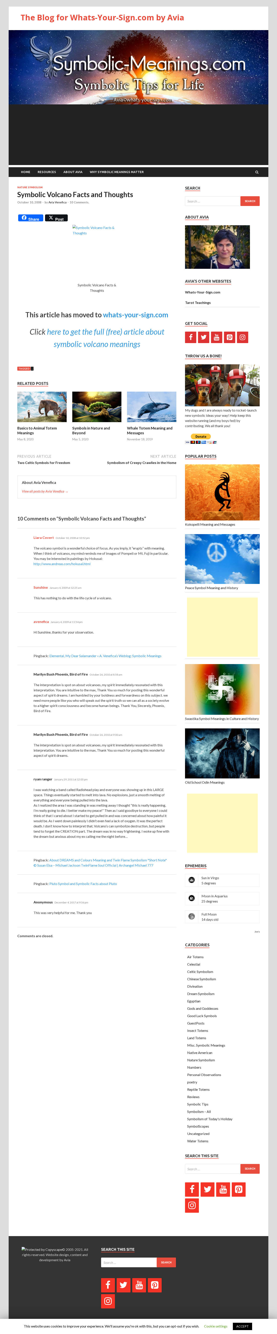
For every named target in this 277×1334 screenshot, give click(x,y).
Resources (47, 172)
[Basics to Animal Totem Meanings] (42, 423)
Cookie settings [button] (215, 1326)
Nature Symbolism (30, 187)
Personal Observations (204, 1075)
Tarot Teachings (198, 302)
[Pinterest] (229, 337)
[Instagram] (242, 337)
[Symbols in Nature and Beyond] (97, 423)
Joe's (257, 931)
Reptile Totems (198, 1089)
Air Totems (195, 957)
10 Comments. (79, 202)
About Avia (72, 172)
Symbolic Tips (197, 1104)
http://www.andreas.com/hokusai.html (62, 564)
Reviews (193, 1097)
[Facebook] (190, 337)
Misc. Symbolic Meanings (206, 1045)
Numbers (194, 1067)
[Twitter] (203, 337)
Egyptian (193, 1001)
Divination (195, 986)
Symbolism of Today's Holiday (209, 1119)
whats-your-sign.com (135, 314)
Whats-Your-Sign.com (202, 292)
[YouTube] (216, 337)
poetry (192, 1082)
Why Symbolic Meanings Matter (117, 172)
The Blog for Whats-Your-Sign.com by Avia (102, 17)
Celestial (193, 964)
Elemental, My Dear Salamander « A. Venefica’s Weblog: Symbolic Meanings (105, 656)
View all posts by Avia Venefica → (45, 491)
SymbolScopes (198, 1126)
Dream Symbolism (200, 994)
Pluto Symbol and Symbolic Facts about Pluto (83, 884)
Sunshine (41, 587)
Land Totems (196, 1038)
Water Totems (197, 1141)
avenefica (41, 621)
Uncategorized (198, 1133)
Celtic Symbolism (200, 971)
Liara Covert (44, 537)
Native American (199, 1052)
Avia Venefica (57, 202)
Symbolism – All (199, 1111)
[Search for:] (222, 201)
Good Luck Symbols (202, 1016)
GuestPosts (196, 1023)
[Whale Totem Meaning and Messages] (151, 423)
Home (25, 172)
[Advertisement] (138, 134)
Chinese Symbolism (201, 979)
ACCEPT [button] (242, 1326)
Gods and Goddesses (202, 1008)
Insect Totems (197, 1030)
